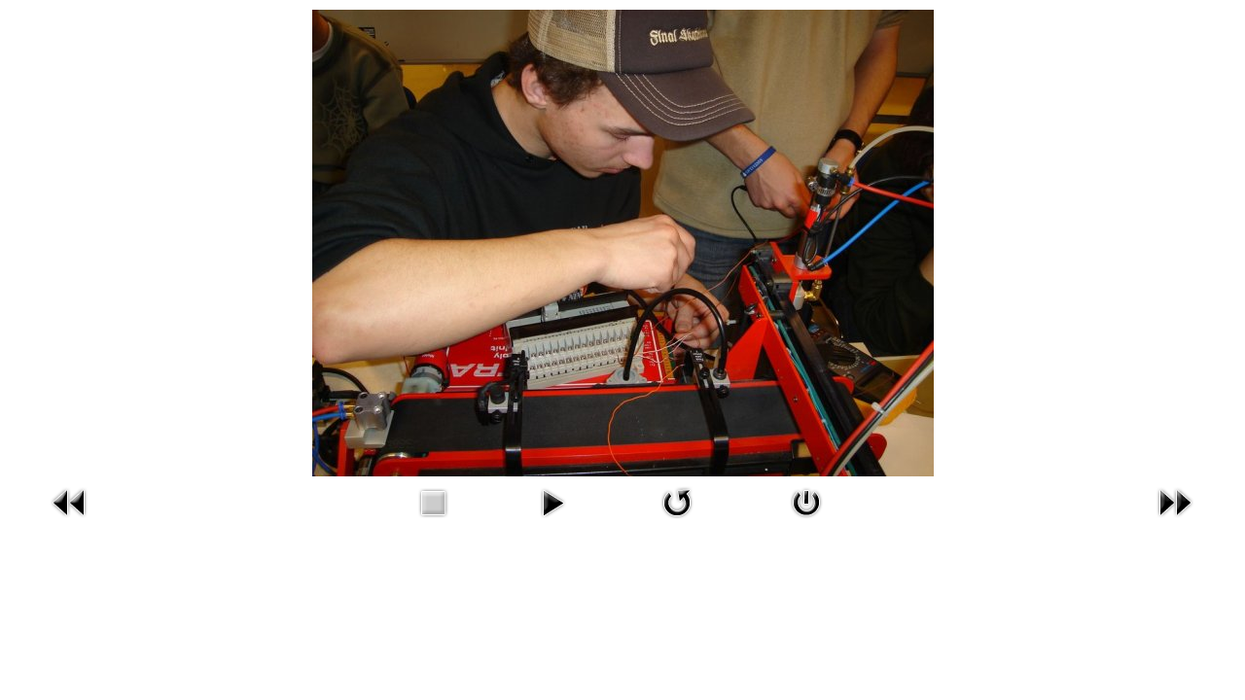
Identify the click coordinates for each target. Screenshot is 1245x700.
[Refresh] (677, 500)
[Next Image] (1175, 500)
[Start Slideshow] (552, 500)
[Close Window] (806, 500)
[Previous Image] (70, 500)
